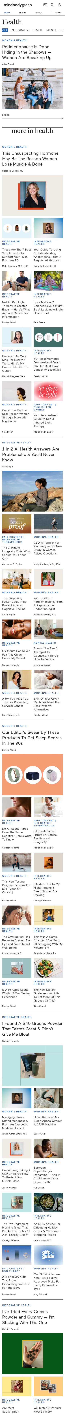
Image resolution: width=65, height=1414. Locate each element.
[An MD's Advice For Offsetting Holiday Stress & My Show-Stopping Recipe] (48, 1202)
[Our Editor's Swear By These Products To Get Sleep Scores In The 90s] (32, 774)
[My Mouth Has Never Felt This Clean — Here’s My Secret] (16, 629)
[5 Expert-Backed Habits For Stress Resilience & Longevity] (48, 807)
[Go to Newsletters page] (45, 5)
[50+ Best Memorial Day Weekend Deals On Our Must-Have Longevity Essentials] (48, 337)
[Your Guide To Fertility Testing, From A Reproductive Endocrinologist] (48, 579)
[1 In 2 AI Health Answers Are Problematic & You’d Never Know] (32, 491)
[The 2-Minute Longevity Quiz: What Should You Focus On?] (16, 524)
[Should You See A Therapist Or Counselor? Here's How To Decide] (48, 629)
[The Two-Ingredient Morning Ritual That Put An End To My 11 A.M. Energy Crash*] (16, 1202)
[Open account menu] (59, 5)
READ (7, 13)
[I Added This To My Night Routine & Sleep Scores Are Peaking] (48, 862)
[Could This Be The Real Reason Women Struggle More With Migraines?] (16, 391)
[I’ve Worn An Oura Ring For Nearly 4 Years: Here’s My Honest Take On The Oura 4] (16, 337)
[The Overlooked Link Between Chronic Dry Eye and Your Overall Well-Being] (16, 915)
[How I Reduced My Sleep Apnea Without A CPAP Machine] (48, 1098)
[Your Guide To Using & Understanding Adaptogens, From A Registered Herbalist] (48, 228)
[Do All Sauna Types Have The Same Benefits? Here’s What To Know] (16, 807)
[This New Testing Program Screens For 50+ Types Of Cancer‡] (16, 862)
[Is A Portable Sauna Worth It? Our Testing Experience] (16, 968)
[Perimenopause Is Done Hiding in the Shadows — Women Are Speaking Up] (32, 88)
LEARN (22, 13)
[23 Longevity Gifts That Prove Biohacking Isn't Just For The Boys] (16, 1255)
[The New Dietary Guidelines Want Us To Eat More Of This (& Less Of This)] (48, 968)
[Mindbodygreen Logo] (18, 5)
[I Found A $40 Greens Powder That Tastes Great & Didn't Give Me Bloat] (32, 1065)
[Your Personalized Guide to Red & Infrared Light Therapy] (48, 391)
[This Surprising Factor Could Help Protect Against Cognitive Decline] (16, 579)
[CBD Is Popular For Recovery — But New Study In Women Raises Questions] (48, 524)
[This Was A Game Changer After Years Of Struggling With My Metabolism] (48, 915)
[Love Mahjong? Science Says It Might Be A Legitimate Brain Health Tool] (48, 281)
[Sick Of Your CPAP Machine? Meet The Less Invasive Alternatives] (48, 680)
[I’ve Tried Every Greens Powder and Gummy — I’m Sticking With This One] (32, 1353)
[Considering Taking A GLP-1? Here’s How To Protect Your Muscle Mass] (16, 1148)
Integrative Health (27, 30)
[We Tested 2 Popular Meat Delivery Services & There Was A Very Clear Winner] (48, 1386)
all (5, 30)
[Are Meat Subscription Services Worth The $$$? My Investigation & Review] (16, 1386)
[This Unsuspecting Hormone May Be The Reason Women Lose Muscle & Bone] (32, 195)
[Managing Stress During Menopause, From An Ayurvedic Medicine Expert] (16, 1098)
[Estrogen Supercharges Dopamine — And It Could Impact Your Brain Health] (48, 1148)
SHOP (58, 13)
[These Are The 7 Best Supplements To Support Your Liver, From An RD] (16, 228)
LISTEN (38, 13)
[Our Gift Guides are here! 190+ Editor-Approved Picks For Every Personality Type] (48, 1255)
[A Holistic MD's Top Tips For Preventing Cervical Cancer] (16, 680)
